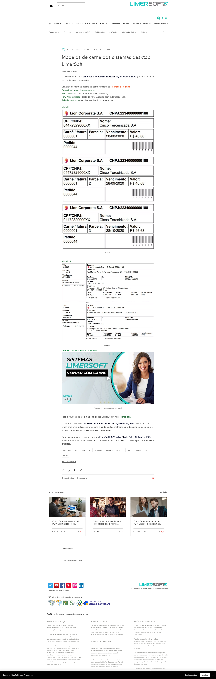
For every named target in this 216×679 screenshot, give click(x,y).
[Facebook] (62, 585)
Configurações (191, 675)
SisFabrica (113, 32)
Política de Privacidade (24, 675)
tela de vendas (141, 450)
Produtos (67, 32)
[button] (51, 5)
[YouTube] (56, 585)
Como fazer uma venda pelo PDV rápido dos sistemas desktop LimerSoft (107, 522)
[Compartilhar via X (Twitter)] (69, 470)
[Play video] (108, 378)
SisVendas (98, 450)
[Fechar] (213, 675)
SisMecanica (99, 32)
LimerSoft (67, 450)
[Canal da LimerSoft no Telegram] (50, 585)
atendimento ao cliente (115, 450)
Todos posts (54, 32)
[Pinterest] (68, 585)
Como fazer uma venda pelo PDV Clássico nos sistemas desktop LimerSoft (147, 522)
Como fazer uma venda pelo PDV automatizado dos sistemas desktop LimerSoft (66, 522)
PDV (130, 450)
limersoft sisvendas (82, 450)
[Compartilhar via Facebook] (63, 470)
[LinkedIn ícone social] (81, 585)
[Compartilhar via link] (81, 470)
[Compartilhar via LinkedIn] (75, 470)
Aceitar (205, 675)
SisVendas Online (129, 32)
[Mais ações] (152, 49)
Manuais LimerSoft (83, 32)
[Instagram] (74, 585)
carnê (65, 455)
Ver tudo (163, 492)
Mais (143, 32)
